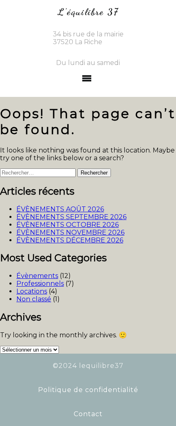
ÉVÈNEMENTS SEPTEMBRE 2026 (71, 217)
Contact (88, 414)
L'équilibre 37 (88, 11)
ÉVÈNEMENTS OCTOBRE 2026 (67, 225)
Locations (31, 291)
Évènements (37, 276)
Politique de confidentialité (88, 390)
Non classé (33, 299)
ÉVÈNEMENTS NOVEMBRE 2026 (70, 232)
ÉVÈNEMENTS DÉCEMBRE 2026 (69, 240)
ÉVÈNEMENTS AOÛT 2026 (60, 209)
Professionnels (40, 283)
